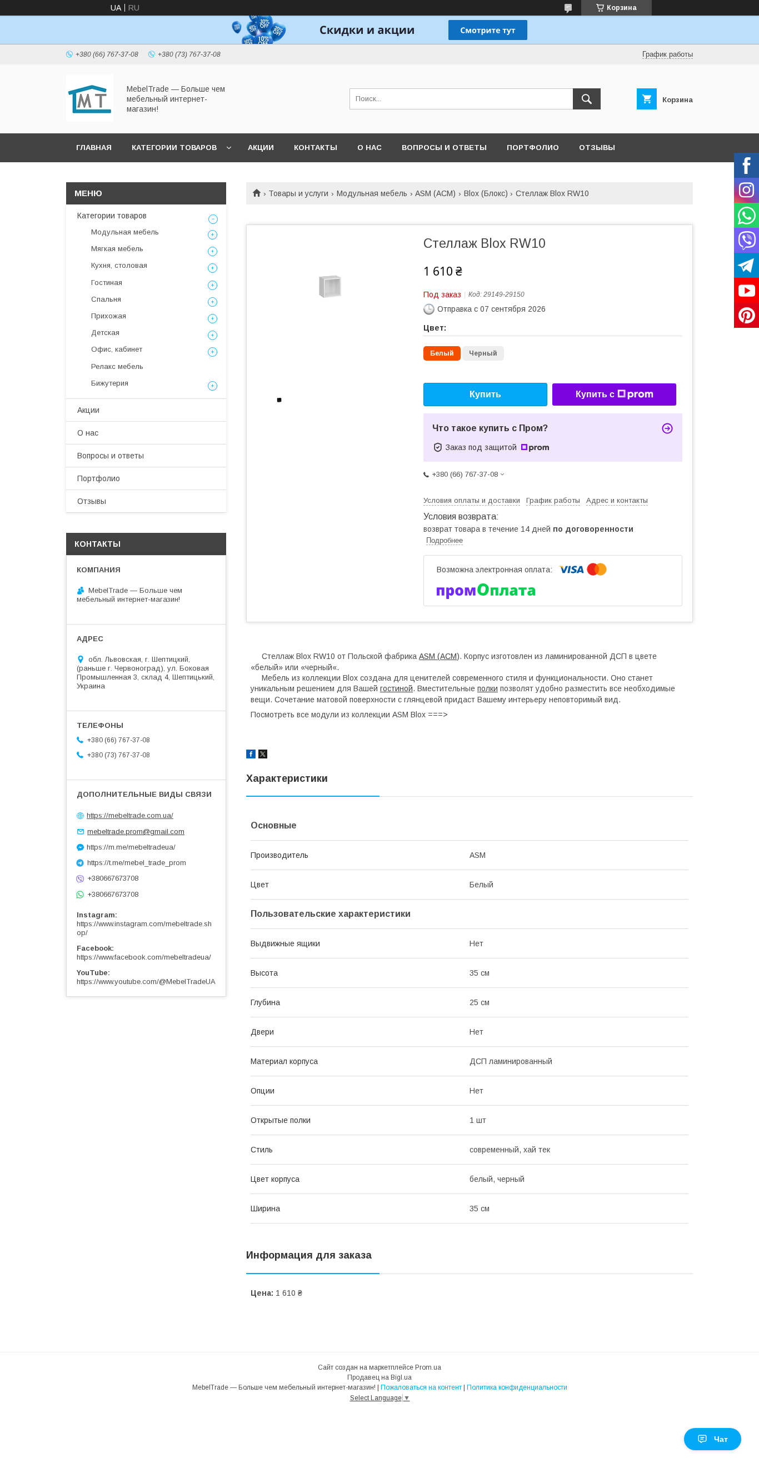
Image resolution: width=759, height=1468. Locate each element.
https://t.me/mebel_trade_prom (136, 862)
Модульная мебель (372, 193)
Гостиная (106, 282)
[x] (262, 755)
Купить (485, 394)
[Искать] (587, 98)
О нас (369, 147)
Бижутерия (109, 383)
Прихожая (108, 316)
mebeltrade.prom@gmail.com (135, 831)
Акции (261, 147)
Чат (721, 1439)
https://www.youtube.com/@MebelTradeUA (146, 981)
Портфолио (533, 147)
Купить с (595, 394)
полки (487, 688)
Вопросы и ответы (444, 147)
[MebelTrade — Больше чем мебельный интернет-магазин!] (89, 118)
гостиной (396, 688)
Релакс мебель (117, 366)
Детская (105, 332)
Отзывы (597, 147)
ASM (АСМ (438, 656)
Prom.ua (428, 1367)
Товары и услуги (298, 193)
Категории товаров (174, 147)
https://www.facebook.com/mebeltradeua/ (144, 957)
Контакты (315, 147)
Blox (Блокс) (486, 193)
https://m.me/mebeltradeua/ (131, 847)
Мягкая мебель (117, 248)
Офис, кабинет (116, 349)
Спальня (106, 299)
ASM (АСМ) (435, 193)
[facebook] (251, 755)
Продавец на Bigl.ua (379, 1377)
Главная (94, 147)
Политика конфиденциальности (517, 1387)
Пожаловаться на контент (421, 1387)
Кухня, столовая (119, 265)
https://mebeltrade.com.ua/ (130, 815)
